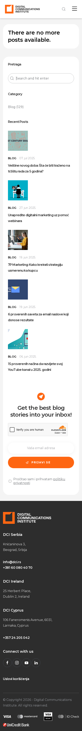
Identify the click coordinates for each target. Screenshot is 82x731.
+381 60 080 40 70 (17, 568)
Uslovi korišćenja (16, 679)
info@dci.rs (12, 562)
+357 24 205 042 (16, 638)
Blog (12, 107)
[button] (63, 9)
